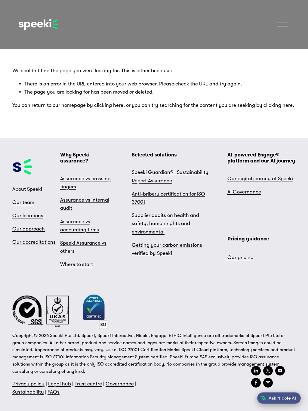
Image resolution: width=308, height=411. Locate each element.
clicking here (108, 105)
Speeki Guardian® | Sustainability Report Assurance (170, 176)
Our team (23, 202)
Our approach (28, 229)
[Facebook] (256, 383)
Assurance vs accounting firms (79, 226)
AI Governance (244, 192)
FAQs (54, 392)
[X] (268, 370)
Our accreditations (34, 242)
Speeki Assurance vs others (83, 247)
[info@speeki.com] (268, 383)
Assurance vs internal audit (84, 204)
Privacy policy (28, 384)
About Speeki (27, 189)
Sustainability (28, 392)
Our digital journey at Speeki (260, 178)
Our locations (27, 215)
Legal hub (59, 384)
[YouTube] (280, 370)
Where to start (76, 264)
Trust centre (88, 384)
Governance (120, 384)
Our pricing (240, 257)
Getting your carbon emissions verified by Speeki (167, 249)
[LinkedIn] (256, 370)
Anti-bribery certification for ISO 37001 (168, 198)
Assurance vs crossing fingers (85, 183)
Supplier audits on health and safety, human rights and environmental (165, 223)
